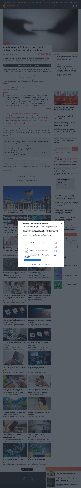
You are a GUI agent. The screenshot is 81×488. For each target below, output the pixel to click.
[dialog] (41, 244)
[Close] (62, 224)
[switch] (55, 243)
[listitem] (41, 240)
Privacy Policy (47, 264)
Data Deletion (34, 264)
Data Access (41, 264)
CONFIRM (32, 260)
